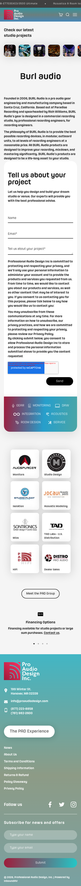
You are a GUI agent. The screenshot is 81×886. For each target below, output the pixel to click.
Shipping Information (19, 768)
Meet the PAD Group (40, 593)
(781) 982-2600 (22, 713)
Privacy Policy (14, 788)
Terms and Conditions (19, 761)
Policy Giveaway (15, 782)
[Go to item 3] (42, 643)
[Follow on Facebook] (49, 804)
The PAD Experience (29, 731)
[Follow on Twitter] (61, 804)
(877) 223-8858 (22, 709)
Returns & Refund (16, 775)
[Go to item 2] (38, 643)
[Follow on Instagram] (73, 804)
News (8, 748)
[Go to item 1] (34, 643)
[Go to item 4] (47, 643)
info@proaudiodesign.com (29, 701)
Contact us (51, 633)
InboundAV (11, 881)
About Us (10, 754)
